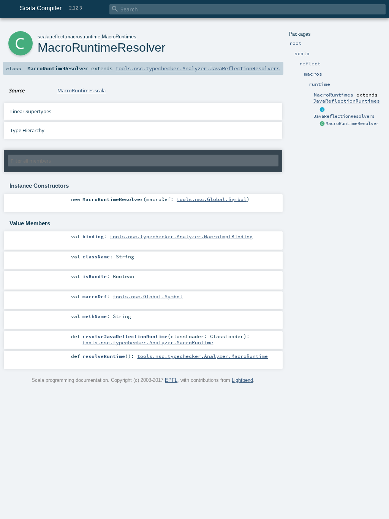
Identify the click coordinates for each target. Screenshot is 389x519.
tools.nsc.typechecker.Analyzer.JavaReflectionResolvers (197, 68)
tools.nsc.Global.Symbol (212, 199)
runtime (92, 37)
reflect (58, 37)
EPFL (171, 380)
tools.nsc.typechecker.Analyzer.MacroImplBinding (181, 236)
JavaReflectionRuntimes (346, 101)
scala (43, 37)
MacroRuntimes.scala (81, 90)
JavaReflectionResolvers (344, 116)
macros (74, 37)
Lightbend (242, 380)
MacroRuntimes (119, 37)
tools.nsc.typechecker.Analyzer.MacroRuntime (147, 342)
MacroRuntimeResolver (352, 123)
